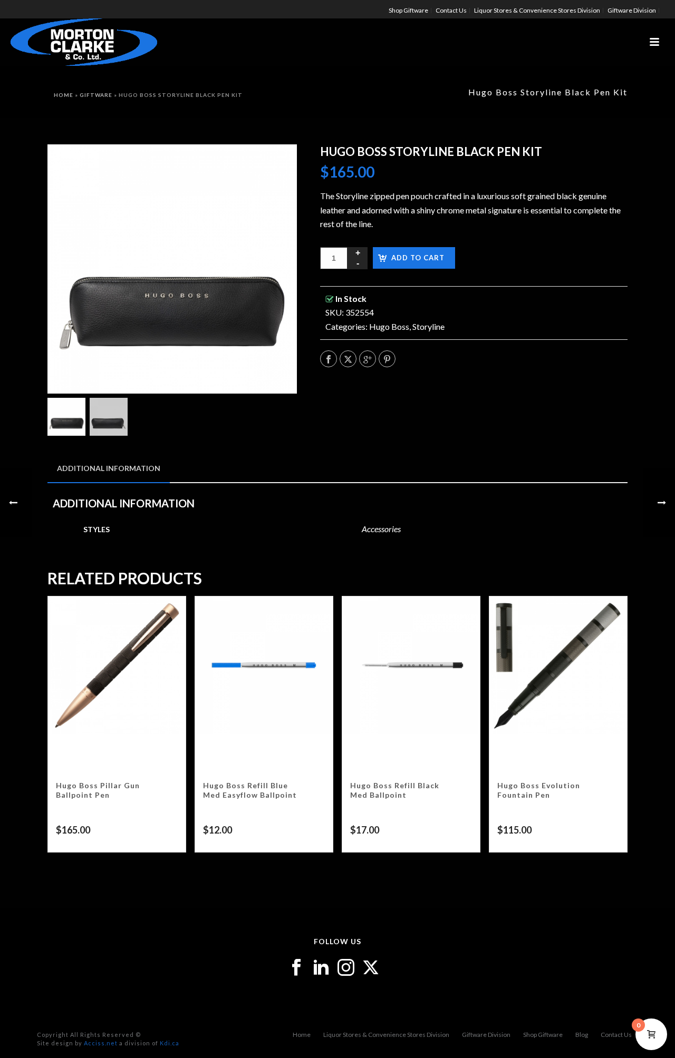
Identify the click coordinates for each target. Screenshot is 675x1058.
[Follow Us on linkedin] (321, 968)
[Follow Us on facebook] (296, 968)
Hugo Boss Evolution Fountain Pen (538, 790)
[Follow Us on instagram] (346, 968)
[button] (275, 166)
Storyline (428, 326)
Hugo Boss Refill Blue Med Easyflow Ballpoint (250, 790)
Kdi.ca (169, 1043)
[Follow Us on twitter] (370, 968)
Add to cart (418, 257)
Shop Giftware (543, 1035)
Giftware (96, 95)
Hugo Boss (389, 326)
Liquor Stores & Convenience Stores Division (386, 1035)
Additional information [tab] (108, 468)
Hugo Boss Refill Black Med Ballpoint (394, 790)
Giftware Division (486, 1035)
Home (63, 95)
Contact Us (616, 1035)
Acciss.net (101, 1043)
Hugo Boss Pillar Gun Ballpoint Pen (98, 790)
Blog (581, 1035)
